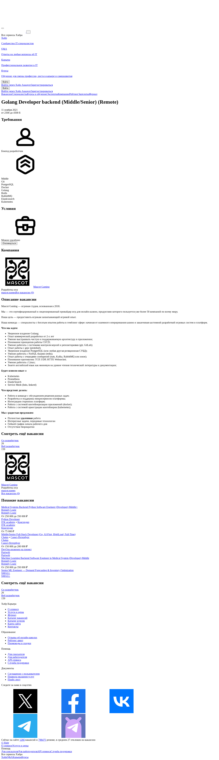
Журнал (93, 94)
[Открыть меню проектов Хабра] (2, 28)
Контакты (13, 626)
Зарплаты (83, 94)
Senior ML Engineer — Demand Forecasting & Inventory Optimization (37, 570)
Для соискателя (16, 654)
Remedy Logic (8, 510)
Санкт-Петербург (20, 537)
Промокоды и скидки (19, 643)
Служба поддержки (18, 662)
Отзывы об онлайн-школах (22, 637)
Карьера (17, 757)
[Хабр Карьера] (13, 31)
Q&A (10, 757)
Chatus (4, 537)
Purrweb (5, 552)
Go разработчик (10, 440)
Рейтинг (73, 94)
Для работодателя (17, 657)
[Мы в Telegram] (25, 737)
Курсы (25, 757)
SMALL (5, 573)
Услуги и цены (16, 612)
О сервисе (13, 609)
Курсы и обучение (37, 94)
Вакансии (6, 94)
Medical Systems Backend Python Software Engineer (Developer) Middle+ (39, 507)
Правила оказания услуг (21, 676)
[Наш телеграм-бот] (73, 737)
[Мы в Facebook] (73, 712)
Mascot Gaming (41, 286)
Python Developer (10, 519)
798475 (42, 740)
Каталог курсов (16, 620)
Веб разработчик (10, 446)
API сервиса (14, 660)
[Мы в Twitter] (25, 712)
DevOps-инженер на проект (16, 549)
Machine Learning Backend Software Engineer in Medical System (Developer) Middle (45, 558)
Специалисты (19, 94)
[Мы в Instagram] (170, 712)
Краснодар (23, 522)
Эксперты (52, 94)
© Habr (5, 742)
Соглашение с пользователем (24, 673)
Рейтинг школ (15, 640)
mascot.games (8, 292)
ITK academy (8, 522)
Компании (63, 94)
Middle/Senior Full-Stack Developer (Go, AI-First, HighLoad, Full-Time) (38, 534)
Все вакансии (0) (24, 292)
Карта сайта (14, 623)
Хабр (4, 757)
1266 (22, 740)
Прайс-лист (14, 679)
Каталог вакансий (17, 618)
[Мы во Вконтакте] (121, 712)
